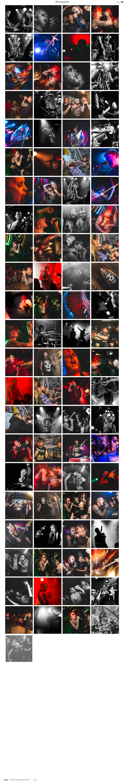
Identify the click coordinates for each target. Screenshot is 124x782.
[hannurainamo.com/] (62, 2)
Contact (35, 779)
